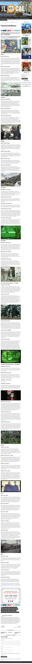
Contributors (15, 16)
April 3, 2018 (3, 28)
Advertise (8, 18)
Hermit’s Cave (18, 513)
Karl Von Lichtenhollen (9, 28)
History (10, 16)
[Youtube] (31, 0)
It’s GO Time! (10, 632)
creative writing (5, 607)
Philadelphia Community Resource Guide (22, 18)
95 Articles (2, 616)
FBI (2, 166)
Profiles (5, 16)
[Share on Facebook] (2, 30)
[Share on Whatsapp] (17, 30)
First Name (23, 74)
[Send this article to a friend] (12, 30)
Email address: (23, 76)
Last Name (23, 75)
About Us (12, 18)
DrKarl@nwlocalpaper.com (10, 584)
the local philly (10, 612)
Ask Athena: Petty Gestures (17, 633)
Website (2, 651)
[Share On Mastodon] (19, 30)
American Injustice (23, 16)
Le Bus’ (19, 77)
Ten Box (7, 145)
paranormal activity (4, 610)
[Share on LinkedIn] (7, 30)
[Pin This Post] (9, 30)
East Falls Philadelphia (13, 607)
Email (1, 648)
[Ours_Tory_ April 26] (26, 70)
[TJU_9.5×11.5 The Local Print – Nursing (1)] (26, 58)
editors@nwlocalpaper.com (6, 585)
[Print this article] (14, 30)
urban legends (16, 612)
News (1, 16)
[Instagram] (29, 0)
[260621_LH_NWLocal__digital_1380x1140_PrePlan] (26, 44)
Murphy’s (13, 147)
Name (2, 646)
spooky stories (3, 612)
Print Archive (2, 18)
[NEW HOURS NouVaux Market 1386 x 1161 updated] (11, 603)
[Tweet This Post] (4, 30)
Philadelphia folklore (12, 610)
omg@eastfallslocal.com (14, 461)
